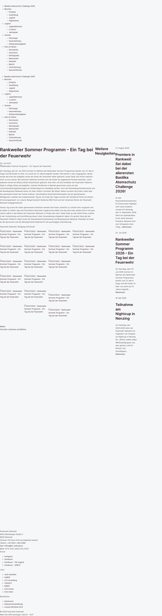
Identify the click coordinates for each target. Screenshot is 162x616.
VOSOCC (8, 583)
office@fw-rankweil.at (13, 546)
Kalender (12, 61)
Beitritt (11, 64)
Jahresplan (13, 32)
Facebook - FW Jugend (14, 562)
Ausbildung (13, 15)
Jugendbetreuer (15, 26)
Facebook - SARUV (12, 565)
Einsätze (12, 12)
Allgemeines (14, 20)
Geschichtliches (15, 70)
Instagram (8, 556)
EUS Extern (9, 589)
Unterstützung (15, 67)
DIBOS (7, 586)
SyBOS (7, 577)
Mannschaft (14, 58)
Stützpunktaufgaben (17, 44)
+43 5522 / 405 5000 (16, 543)
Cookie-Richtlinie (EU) (13, 607)
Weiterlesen (127, 227)
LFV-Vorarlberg (10, 580)
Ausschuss (13, 52)
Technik (7, 35)
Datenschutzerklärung (13, 604)
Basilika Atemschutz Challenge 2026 (19, 6)
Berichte (7, 9)
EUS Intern (8, 592)
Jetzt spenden (10, 574)
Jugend (12, 18)
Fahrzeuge (13, 38)
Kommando (13, 50)
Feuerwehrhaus (15, 41)
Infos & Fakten (10, 47)
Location (12, 29)
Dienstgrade (14, 55)
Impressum (8, 601)
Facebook (8, 559)
